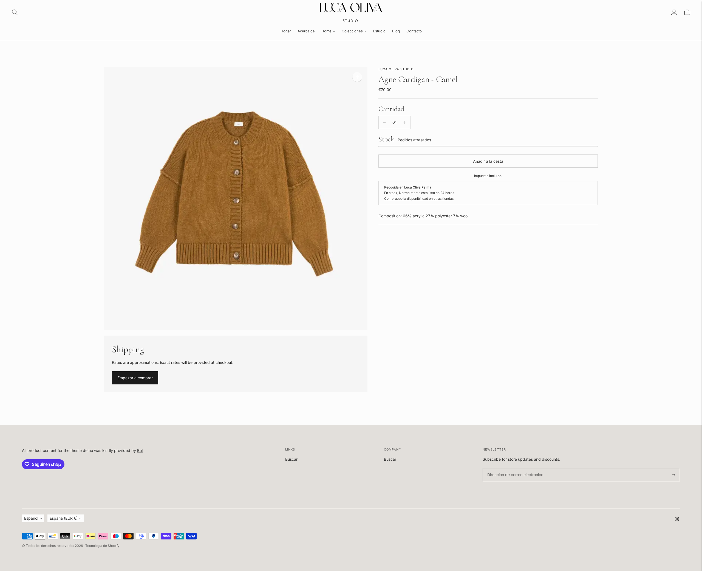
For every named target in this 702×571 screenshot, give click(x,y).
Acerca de (306, 31)
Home (326, 31)
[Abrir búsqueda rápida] (15, 12)
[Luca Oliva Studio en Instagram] (677, 519)
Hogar (286, 31)
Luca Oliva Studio (396, 69)
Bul (140, 450)
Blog (396, 31)
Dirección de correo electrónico (512, 468)
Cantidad (391, 109)
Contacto (414, 31)
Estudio (379, 31)
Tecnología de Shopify (102, 546)
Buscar (291, 459)
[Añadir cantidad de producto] (404, 122)
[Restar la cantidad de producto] (384, 122)
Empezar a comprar (135, 377)
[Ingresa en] (674, 12)
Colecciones (352, 31)
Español (31, 518)
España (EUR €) (64, 518)
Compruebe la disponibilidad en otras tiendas (419, 198)
